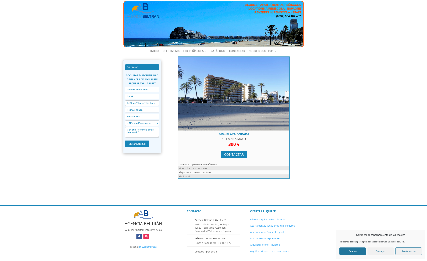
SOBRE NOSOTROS (261, 51)
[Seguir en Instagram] (146, 236)
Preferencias (409, 251)
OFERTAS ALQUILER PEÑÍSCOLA (183, 51)
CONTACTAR (237, 51)
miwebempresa (148, 246)
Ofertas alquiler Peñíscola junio (267, 219)
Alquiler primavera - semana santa (269, 251)
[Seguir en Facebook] (139, 236)
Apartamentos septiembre (265, 238)
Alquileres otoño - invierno (265, 244)
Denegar (380, 251)
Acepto (353, 251)
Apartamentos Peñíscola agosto (267, 232)
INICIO (154, 51)
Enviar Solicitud (137, 143)
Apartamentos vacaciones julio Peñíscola (273, 225)
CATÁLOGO (218, 51)
